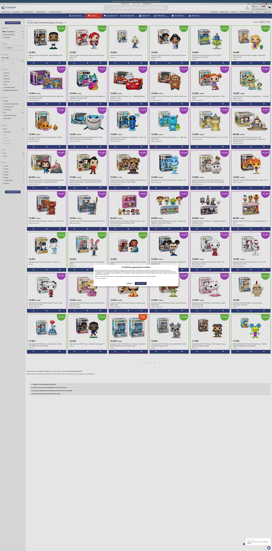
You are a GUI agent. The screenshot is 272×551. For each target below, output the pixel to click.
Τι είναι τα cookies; (101, 278)
